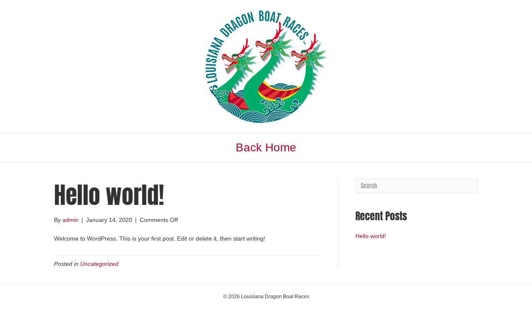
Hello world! (370, 236)
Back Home (266, 147)
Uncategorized (99, 263)
